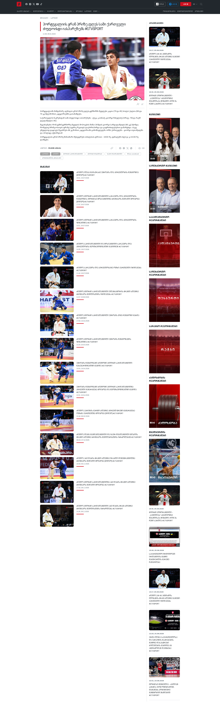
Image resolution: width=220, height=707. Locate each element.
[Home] (19, 4)
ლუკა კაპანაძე (133, 154)
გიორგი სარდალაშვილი (73, 154)
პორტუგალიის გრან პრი (51, 158)
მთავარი (44, 18)
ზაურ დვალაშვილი (114, 154)
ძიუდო (55, 154)
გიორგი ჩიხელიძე (95, 154)
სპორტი (54, 18)
